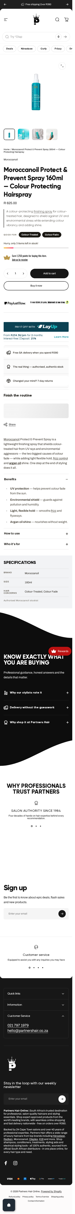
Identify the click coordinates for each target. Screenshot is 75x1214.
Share (12, 424)
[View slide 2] (36, 826)
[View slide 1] (32, 826)
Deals (9, 48)
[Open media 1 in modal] (62, 66)
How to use (12, 533)
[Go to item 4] (52, 134)
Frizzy (58, 48)
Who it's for (12, 544)
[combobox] (32, 36)
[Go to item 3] (37, 134)
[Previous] (5, 4)
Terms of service (42, 1197)
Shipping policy (57, 1197)
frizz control (60, 458)
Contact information (36, 1201)
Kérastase (27, 48)
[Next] (67, 4)
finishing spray (43, 211)
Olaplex (33, 1139)
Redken (8, 1139)
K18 (41, 1139)
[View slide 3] (40, 826)
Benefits (10, 479)
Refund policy (14, 1197)
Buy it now (36, 285)
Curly (44, 48)
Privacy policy (27, 1197)
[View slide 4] (43, 968)
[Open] (9, 1205)
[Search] (65, 37)
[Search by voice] (58, 37)
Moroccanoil (11, 159)
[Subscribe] (62, 913)
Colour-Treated (29, 234)
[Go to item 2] (23, 134)
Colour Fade (51, 234)
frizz (53, 510)
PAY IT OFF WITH (25, 326)
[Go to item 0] (9, 134)
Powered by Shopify (51, 1191)
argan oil (15, 463)
